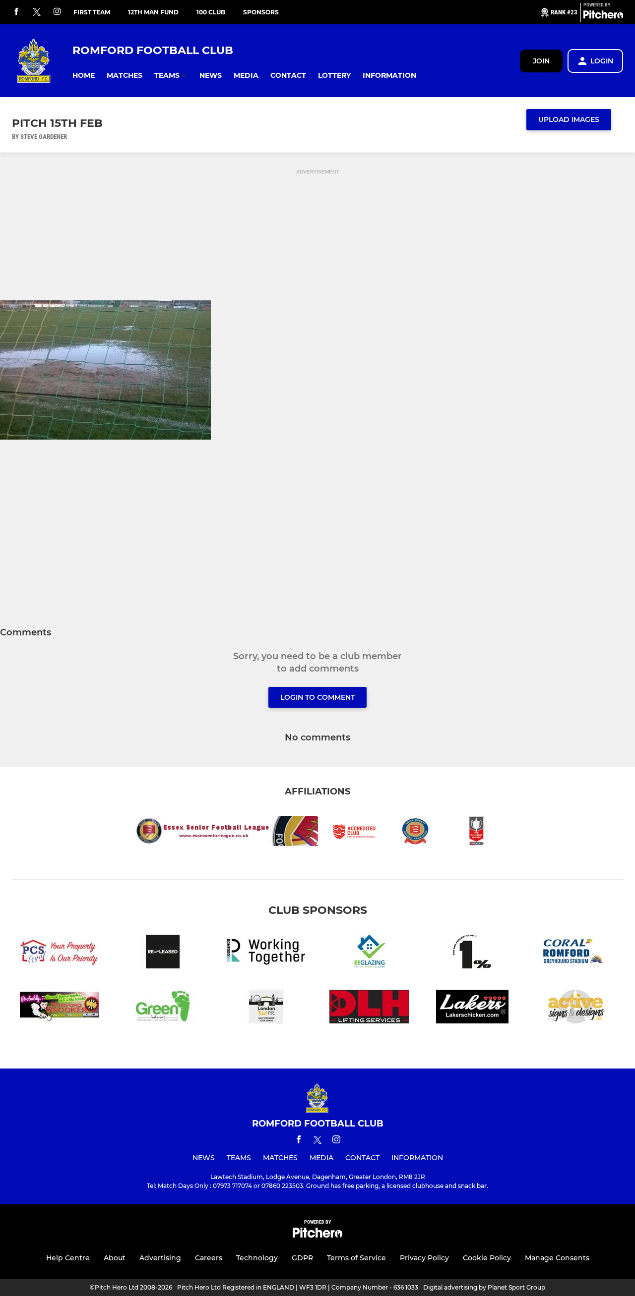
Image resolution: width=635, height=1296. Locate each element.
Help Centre (68, 1257)
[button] (83, 75)
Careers (208, 1257)
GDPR (302, 1257)
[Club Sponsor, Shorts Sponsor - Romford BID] (266, 953)
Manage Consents (557, 1257)
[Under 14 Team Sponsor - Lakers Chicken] (472, 1008)
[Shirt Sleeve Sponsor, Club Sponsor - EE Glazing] (369, 953)
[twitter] (37, 12)
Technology (257, 1257)
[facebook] (16, 12)
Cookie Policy (487, 1257)
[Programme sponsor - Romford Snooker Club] (59, 1008)
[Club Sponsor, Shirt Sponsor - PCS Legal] (59, 953)
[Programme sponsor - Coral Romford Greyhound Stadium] (575, 953)
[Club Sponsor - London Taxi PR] (266, 1008)
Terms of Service (356, 1257)
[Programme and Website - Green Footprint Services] (162, 1008)
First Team (91, 12)
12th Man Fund (153, 12)
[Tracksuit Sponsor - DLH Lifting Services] (369, 1008)
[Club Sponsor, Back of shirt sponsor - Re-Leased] (162, 953)
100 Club (210, 12)
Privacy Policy (424, 1257)
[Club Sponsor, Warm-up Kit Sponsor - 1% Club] (472, 953)
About (115, 1257)
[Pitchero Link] (603, 16)
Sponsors (261, 12)
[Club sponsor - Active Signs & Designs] (575, 1008)
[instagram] (57, 12)
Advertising (160, 1257)
